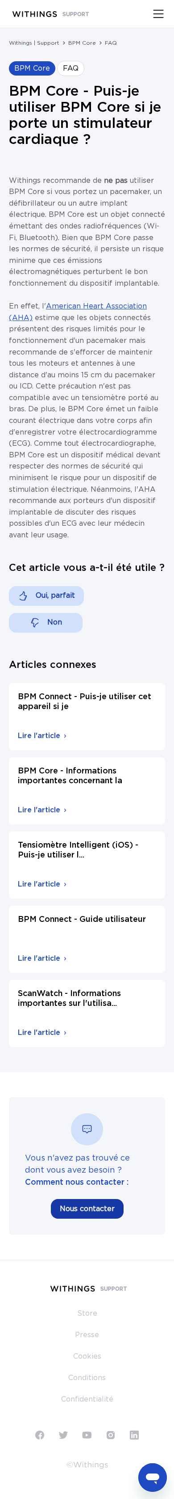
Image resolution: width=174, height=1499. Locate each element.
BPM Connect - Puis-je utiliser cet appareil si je (84, 702)
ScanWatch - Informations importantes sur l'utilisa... (69, 999)
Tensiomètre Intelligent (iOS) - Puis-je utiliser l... (78, 850)
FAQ (111, 43)
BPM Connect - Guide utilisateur (82, 920)
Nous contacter (87, 1208)
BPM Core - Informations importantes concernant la (70, 776)
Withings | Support (34, 43)
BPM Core (82, 43)
